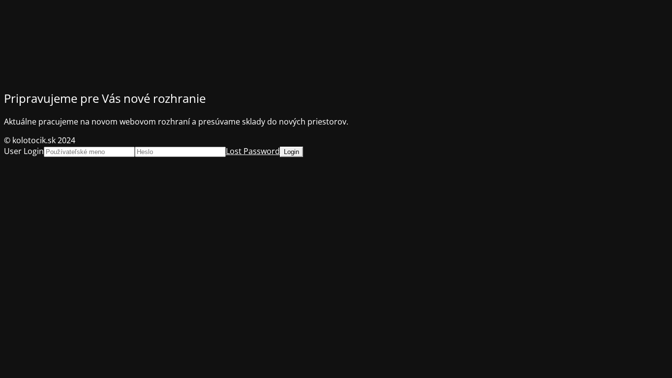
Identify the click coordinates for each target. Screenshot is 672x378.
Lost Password (253, 151)
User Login (24, 151)
